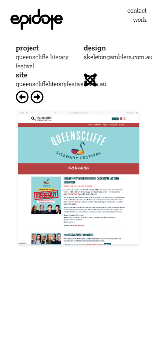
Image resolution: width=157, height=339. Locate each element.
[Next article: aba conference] (37, 95)
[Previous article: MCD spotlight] (22, 95)
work (140, 19)
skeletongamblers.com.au (118, 56)
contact (137, 10)
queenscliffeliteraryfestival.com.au (61, 83)
